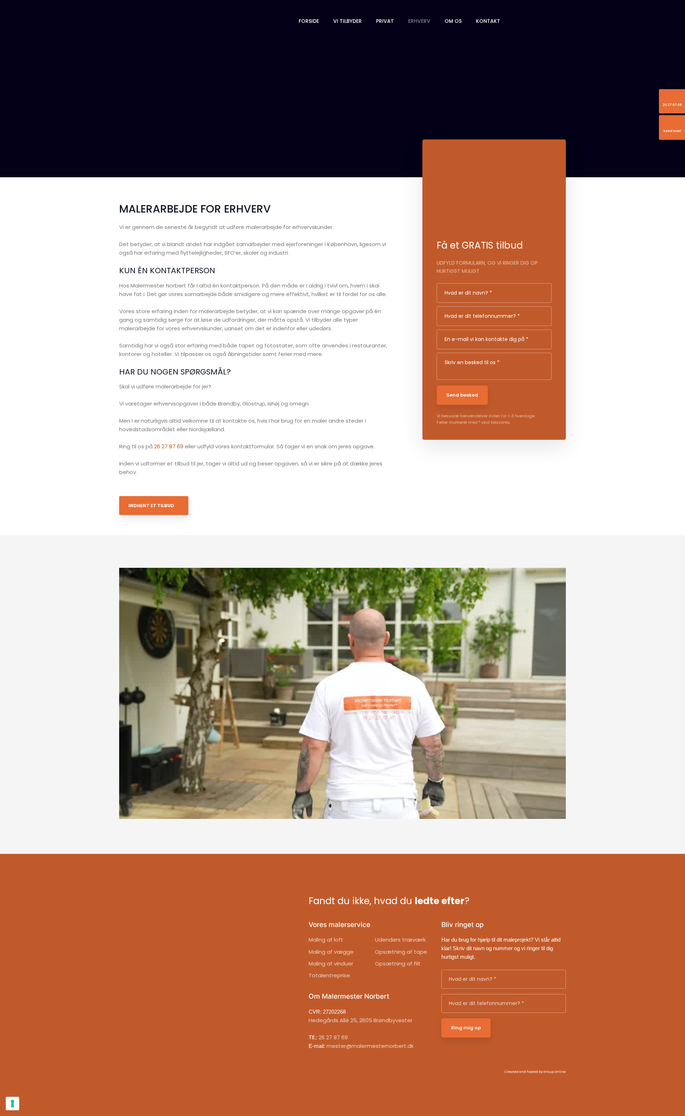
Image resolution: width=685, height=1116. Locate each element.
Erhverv (419, 21)
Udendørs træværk (400, 939)
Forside (309, 21)
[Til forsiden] (169, 19)
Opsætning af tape (401, 952)
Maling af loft (326, 939)
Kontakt (488, 21)
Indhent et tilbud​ (151, 506)
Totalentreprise (329, 975)
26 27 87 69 (168, 446)
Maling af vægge (331, 952)
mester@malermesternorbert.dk (369, 1046)
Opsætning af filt (398, 963)
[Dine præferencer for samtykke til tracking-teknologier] (12, 1103)
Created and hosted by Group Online (535, 1072)
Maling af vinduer (331, 963)
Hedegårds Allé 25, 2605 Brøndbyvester (360, 1020)
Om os (453, 21)
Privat (385, 21)
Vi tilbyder (347, 21)
